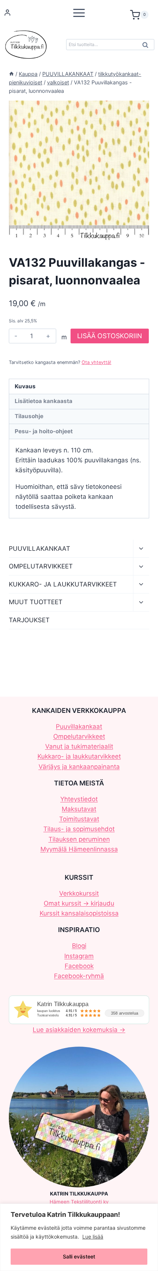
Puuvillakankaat (79, 726)
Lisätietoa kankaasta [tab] (43, 401)
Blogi (79, 945)
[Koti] (11, 74)
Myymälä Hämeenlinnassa (79, 849)
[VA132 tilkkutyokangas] (79, 171)
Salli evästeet (79, 1256)
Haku (147, 46)
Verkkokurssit (79, 893)
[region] (79, 1237)
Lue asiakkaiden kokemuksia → (79, 1029)
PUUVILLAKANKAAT (39, 548)
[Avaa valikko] (79, 13)
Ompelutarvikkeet (79, 736)
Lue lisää (92, 1236)
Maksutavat (79, 809)
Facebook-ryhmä (79, 976)
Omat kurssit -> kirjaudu (79, 903)
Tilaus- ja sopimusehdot (79, 829)
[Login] (7, 12)
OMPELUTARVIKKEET (41, 566)
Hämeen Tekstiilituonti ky (79, 1202)
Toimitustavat (79, 819)
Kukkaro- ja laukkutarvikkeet (79, 756)
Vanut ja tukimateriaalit (79, 746)
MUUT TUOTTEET (35, 602)
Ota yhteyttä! (96, 362)
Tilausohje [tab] (29, 416)
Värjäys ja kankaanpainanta (79, 766)
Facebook (79, 966)
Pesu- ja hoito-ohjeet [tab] (44, 431)
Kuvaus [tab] (25, 386)
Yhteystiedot (79, 799)
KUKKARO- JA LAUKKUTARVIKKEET (63, 584)
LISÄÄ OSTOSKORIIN (109, 336)
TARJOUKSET (29, 620)
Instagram (79, 956)
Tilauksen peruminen (79, 839)
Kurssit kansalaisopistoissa (79, 913)
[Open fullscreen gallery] (142, 234)
